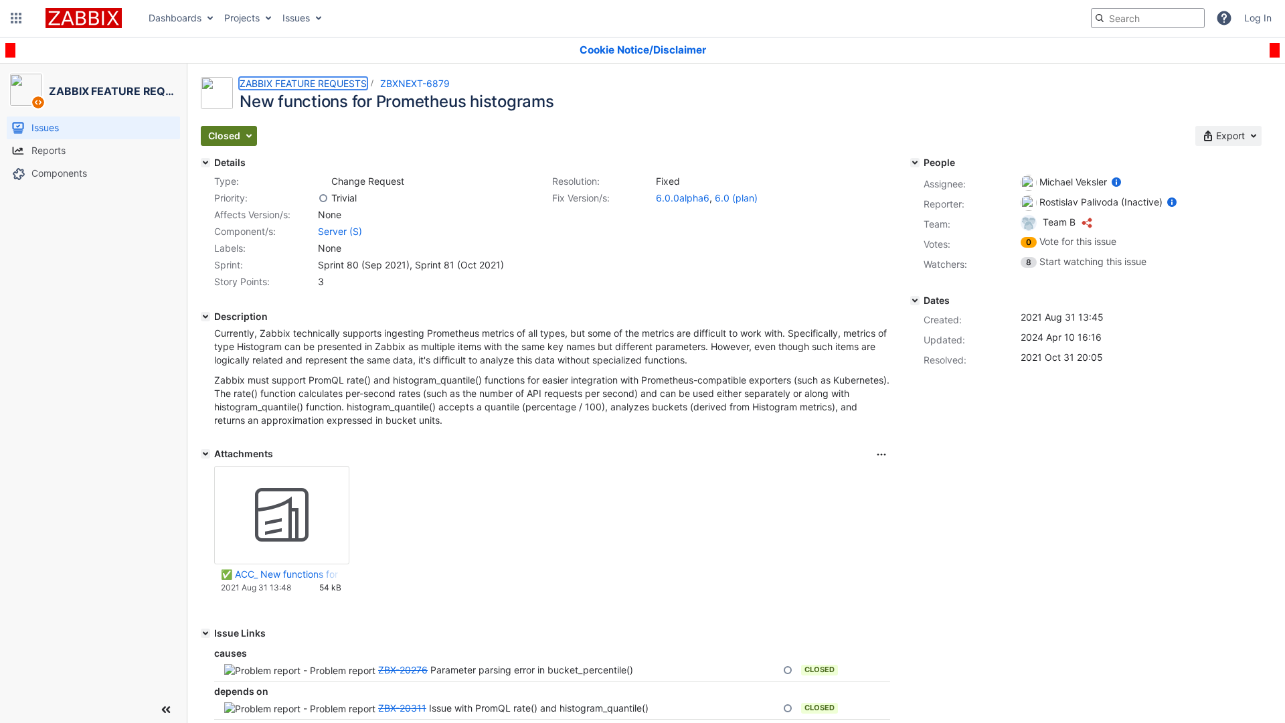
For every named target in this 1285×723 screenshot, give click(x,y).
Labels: (230, 248)
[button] (16, 18)
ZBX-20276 (403, 669)
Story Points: (242, 281)
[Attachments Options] (881, 455)
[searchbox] (1148, 18)
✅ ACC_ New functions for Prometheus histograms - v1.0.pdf (281, 574)
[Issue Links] (205, 633)
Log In (1258, 17)
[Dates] (915, 300)
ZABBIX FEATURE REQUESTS (303, 83)
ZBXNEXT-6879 (415, 83)
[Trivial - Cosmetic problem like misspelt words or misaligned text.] (323, 198)
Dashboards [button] (175, 17)
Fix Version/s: (581, 198)
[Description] (205, 316)
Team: (937, 224)
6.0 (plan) (736, 198)
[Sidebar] (166, 710)
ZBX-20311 (402, 708)
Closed (819, 669)
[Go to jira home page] (83, 18)
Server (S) (340, 231)
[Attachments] (205, 454)
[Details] (205, 162)
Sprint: (228, 264)
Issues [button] (296, 17)
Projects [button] (242, 17)
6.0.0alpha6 (682, 198)
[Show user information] (1116, 181)
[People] (915, 162)
